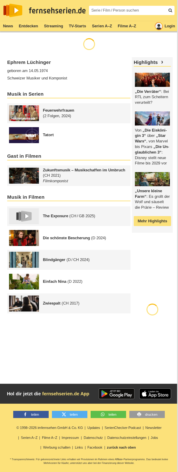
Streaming (53, 26)
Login (170, 26)
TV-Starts (77, 26)
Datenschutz (93, 438)
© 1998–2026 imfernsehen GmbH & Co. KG (49, 428)
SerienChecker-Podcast (123, 428)
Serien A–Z (102, 26)
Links (79, 447)
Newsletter (153, 428)
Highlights (146, 62)
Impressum (70, 438)
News (8, 26)
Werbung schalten (56, 447)
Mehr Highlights (152, 221)
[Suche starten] (170, 10)
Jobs (154, 438)
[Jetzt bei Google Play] (117, 393)
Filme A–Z (127, 26)
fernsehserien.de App (65, 393)
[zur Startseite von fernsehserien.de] (12, 10)
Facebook (94, 447)
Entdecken (28, 26)
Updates (93, 428)
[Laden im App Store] (155, 393)
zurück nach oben (121, 447)
